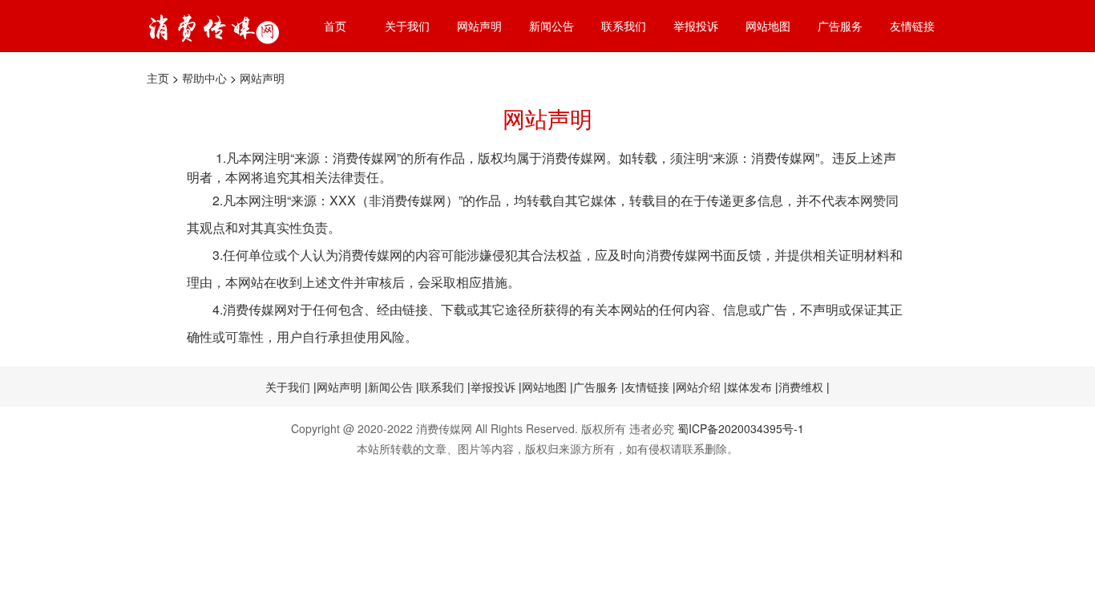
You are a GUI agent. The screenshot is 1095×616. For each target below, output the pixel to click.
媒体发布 (749, 387)
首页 (335, 26)
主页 (158, 78)
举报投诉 (695, 26)
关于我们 (407, 26)
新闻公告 (551, 26)
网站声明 (479, 26)
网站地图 (767, 26)
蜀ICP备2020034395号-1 (740, 428)
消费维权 (800, 387)
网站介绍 (698, 387)
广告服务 (840, 26)
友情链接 (912, 26)
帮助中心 (204, 78)
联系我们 (623, 26)
